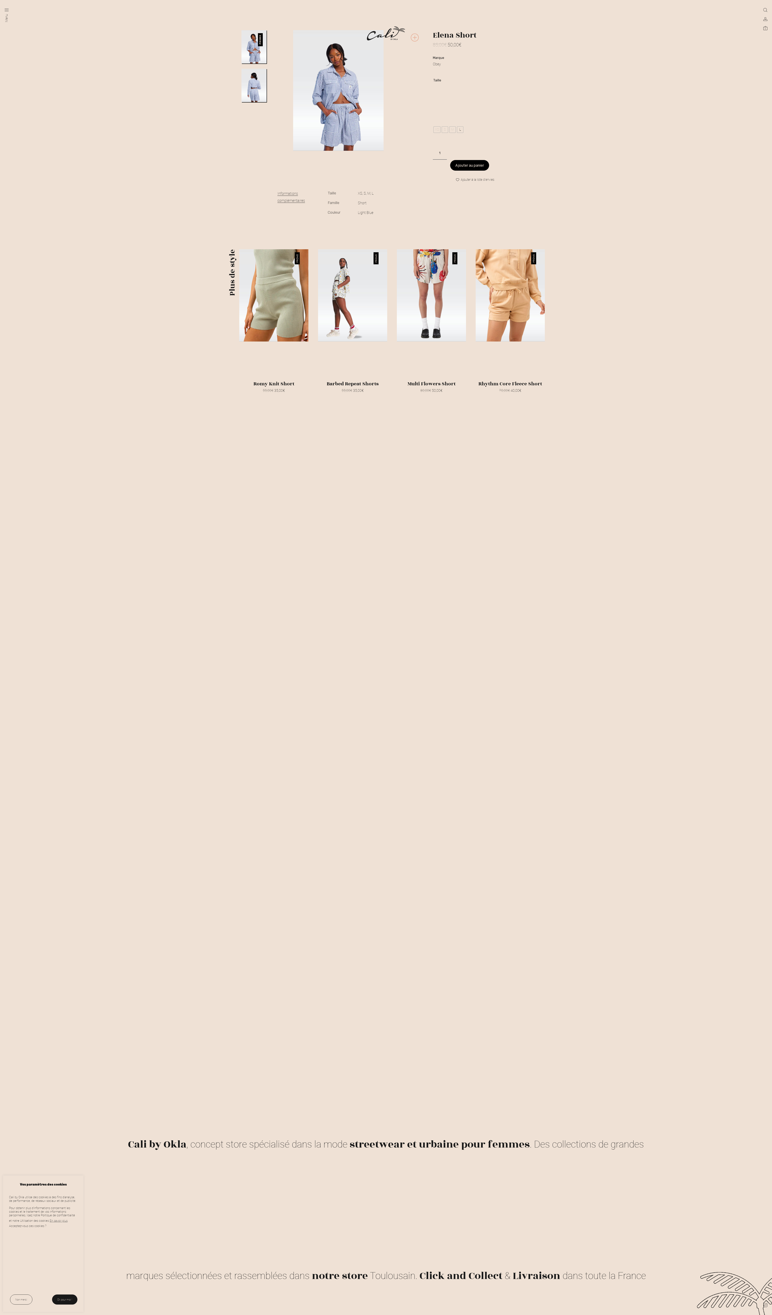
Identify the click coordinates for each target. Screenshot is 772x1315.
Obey (437, 64)
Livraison (536, 1275)
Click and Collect (461, 1275)
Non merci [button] (21, 1299)
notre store (340, 1275)
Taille (437, 80)
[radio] (437, 130)
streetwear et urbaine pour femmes (440, 1144)
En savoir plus (59, 1221)
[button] (415, 41)
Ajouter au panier (469, 165)
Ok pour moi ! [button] (64, 1299)
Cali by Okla (157, 1144)
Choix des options (273, 395)
